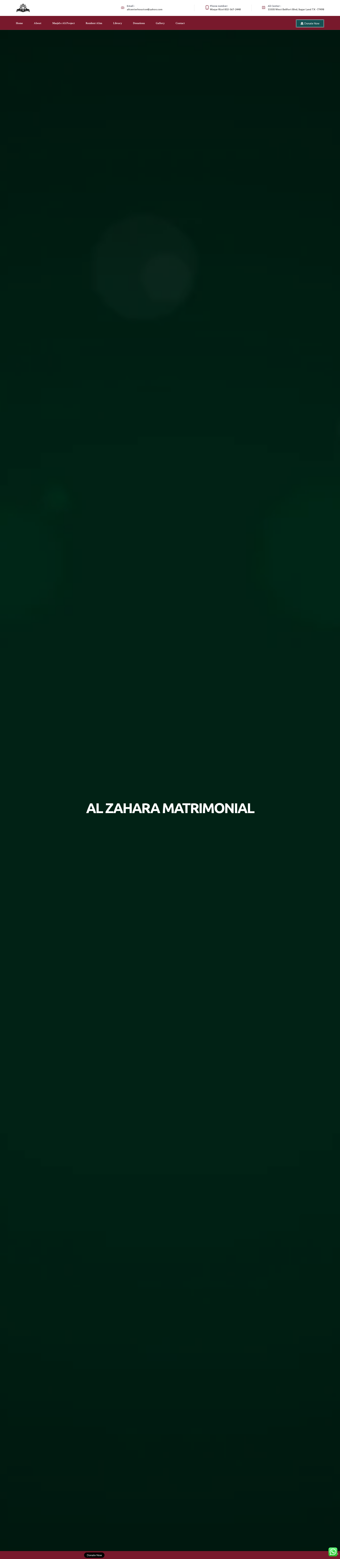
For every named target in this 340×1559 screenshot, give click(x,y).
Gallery (160, 23)
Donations (139, 23)
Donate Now (94, 1555)
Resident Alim (94, 23)
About (37, 23)
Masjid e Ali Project (63, 23)
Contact (180, 23)
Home (19, 23)
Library (117, 23)
